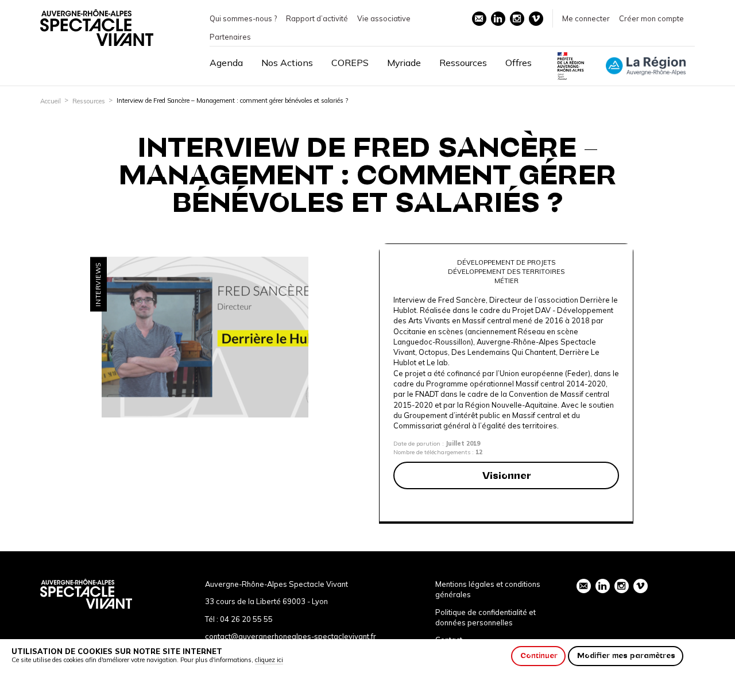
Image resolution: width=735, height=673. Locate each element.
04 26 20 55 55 (246, 619)
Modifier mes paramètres (626, 655)
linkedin (498, 18)
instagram (517, 18)
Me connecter (586, 18)
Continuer (539, 655)
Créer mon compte (651, 18)
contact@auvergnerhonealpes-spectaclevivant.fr (290, 636)
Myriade (404, 62)
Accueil (50, 101)
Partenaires (230, 36)
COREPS (350, 62)
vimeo (536, 18)
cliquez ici (269, 660)
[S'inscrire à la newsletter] (479, 18)
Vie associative (384, 18)
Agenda (226, 62)
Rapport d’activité (317, 18)
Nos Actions (287, 62)
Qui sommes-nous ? (243, 18)
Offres (518, 62)
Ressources (463, 62)
